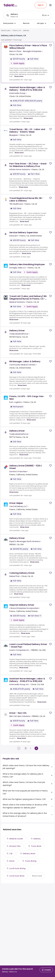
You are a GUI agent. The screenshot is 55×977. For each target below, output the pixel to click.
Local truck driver (17, 876)
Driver (11, 861)
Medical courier (16, 838)
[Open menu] (50, 5)
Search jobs (5, 30)
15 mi (44, 15)
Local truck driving (17, 868)
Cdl (10, 853)
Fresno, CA (17, 30)
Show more (18, 76)
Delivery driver (29, 853)
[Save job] (50, 45)
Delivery (37, 838)
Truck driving (30, 861)
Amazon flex (14, 846)
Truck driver (36, 846)
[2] (36, 748)
